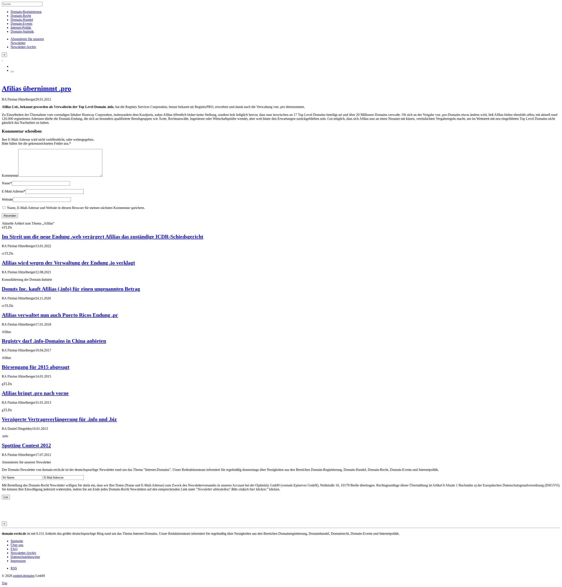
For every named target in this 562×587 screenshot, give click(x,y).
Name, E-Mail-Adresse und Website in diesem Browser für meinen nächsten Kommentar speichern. (76, 208)
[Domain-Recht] (2, 59)
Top (4, 583)
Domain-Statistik (22, 31)
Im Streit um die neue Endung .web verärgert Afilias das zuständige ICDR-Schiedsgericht (102, 236)
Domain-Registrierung (26, 12)
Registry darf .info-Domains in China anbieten (54, 341)
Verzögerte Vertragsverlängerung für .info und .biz (59, 419)
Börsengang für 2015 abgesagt (35, 367)
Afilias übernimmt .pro (36, 88)
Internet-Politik (21, 27)
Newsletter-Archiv (23, 553)
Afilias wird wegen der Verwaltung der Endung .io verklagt (68, 263)
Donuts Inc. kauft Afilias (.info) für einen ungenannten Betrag (71, 289)
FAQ (14, 549)
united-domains (23, 576)
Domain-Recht (21, 16)
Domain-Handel (22, 20)
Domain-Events (21, 23)
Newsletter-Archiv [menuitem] (23, 47)
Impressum (18, 561)
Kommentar (10, 175)
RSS (14, 568)
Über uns (17, 545)
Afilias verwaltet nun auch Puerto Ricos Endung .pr (60, 315)
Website (7, 199)
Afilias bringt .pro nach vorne (35, 393)
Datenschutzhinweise (25, 557)
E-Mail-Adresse (13, 191)
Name (7, 183)
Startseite (17, 541)
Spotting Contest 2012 (26, 445)
